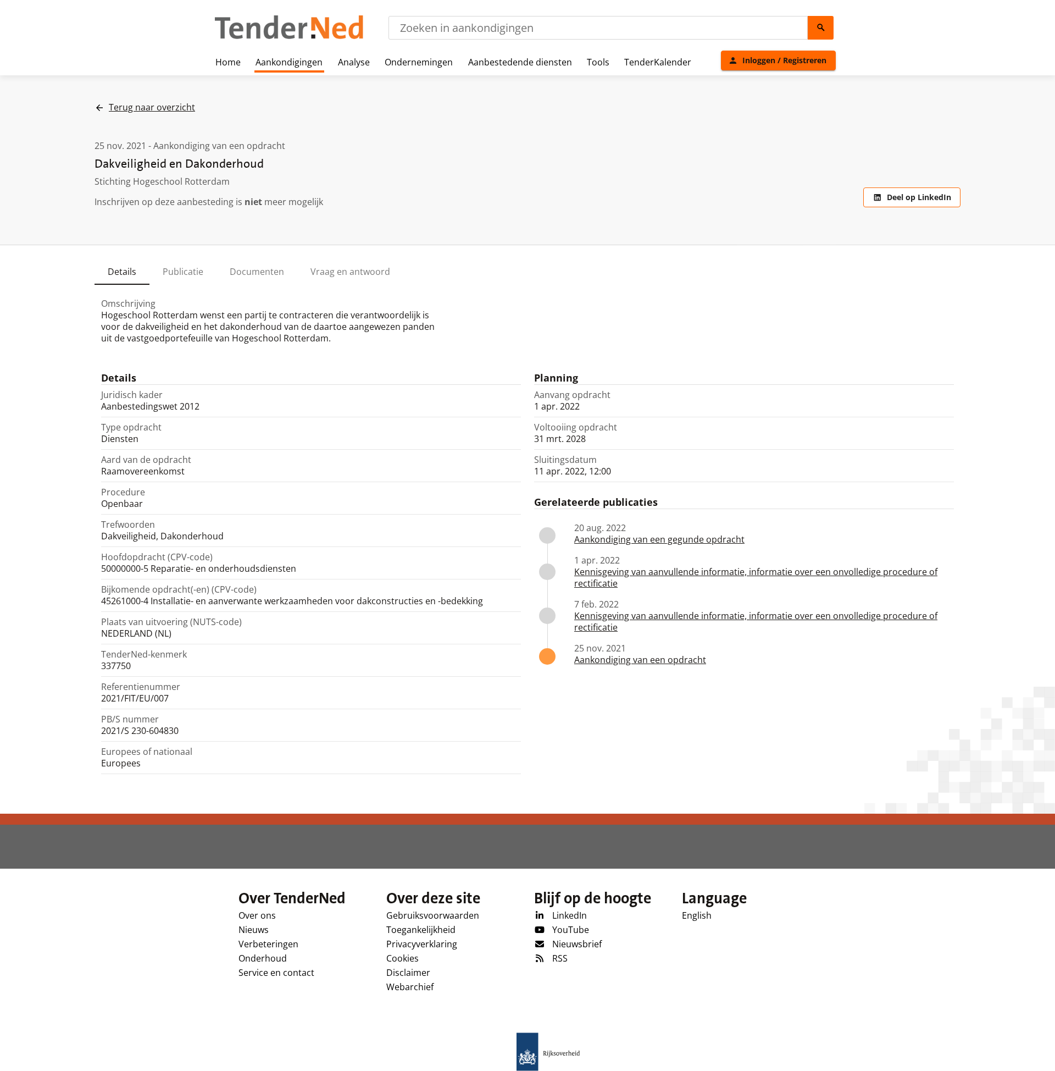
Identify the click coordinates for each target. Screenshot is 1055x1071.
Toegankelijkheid (421, 930)
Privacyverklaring (421, 944)
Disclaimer (408, 973)
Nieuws (253, 930)
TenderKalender (657, 62)
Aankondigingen (289, 62)
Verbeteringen (268, 944)
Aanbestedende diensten (520, 62)
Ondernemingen (419, 62)
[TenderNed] (289, 37)
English (697, 915)
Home (228, 62)
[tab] (122, 271)
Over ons (257, 915)
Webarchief (410, 987)
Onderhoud (262, 958)
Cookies (402, 958)
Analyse (354, 62)
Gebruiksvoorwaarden (432, 915)
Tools (598, 62)
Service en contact (276, 973)
